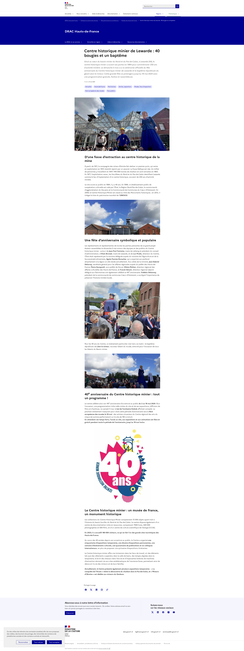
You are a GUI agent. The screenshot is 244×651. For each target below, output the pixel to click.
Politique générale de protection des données (148, 643)
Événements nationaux (130, 14)
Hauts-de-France (99, 87)
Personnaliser (23, 642)
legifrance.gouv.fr (141, 632)
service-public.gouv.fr (170, 632)
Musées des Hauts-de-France (129, 20)
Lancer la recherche (177, 6)
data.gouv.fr (127, 632)
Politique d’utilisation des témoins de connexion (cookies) (116, 643)
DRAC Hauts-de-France (71, 20)
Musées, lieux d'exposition (142, 87)
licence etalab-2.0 (103, 648)
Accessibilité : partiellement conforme (87, 643)
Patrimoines (112, 87)
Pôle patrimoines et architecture (110, 20)
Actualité (88, 87)
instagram (168, 612)
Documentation (113, 14)
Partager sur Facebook (86, 590)
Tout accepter (54, 642)
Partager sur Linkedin (96, 590)
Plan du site (167, 643)
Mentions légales (69, 643)
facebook (163, 612)
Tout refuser (38, 642)
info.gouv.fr (155, 632)
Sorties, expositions (125, 87)
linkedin (158, 612)
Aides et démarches (114, 42)
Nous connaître (82, 14)
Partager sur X (91, 590)
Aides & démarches (98, 14)
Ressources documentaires (136, 42)
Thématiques (173, 14)
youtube (174, 612)
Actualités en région (93, 42)
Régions (158, 14)
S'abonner (70, 613)
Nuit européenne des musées (94, 91)
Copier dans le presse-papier (107, 590)
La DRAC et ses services (72, 42)
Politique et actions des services (89, 20)
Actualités (68, 14)
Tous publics (111, 91)
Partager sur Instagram (102, 590)
